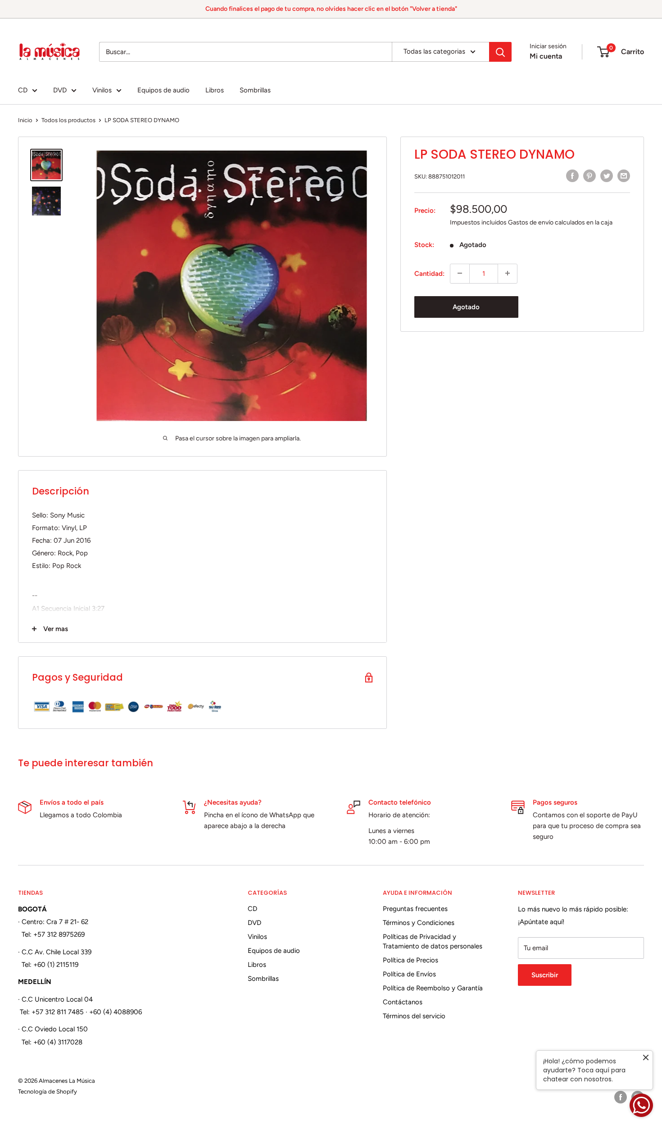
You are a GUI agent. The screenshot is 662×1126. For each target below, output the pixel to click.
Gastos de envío (530, 222)
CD (22, 90)
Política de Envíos (409, 974)
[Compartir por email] (623, 175)
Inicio (25, 120)
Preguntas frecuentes (415, 909)
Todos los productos (68, 120)
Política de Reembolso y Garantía (433, 988)
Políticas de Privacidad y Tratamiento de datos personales (432, 941)
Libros (214, 90)
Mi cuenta (546, 56)
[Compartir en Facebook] (572, 175)
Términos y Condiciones (418, 923)
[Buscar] (500, 52)
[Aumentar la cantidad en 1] (507, 273)
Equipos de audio (163, 90)
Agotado (466, 306)
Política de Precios (410, 960)
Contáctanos (402, 1002)
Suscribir (544, 975)
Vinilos (102, 90)
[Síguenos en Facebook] (620, 1097)
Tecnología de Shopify (47, 1091)
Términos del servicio (414, 1016)
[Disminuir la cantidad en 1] (459, 273)
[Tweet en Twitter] (606, 175)
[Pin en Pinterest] (589, 175)
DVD (60, 90)
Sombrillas (255, 90)
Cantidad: (429, 273)
